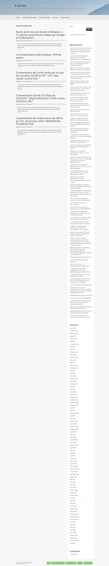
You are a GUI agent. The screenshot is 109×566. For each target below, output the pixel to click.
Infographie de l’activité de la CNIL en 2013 (81, 295)
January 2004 (73, 538)
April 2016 (72, 349)
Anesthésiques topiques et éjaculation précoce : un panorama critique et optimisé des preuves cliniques (81, 186)
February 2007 (73, 461)
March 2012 (73, 392)
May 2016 (72, 346)
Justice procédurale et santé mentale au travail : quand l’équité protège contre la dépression (80, 124)
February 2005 (73, 508)
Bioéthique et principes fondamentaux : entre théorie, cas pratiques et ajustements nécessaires (80, 136)
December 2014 (74, 368)
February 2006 (73, 490)
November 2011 (74, 400)
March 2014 (73, 376)
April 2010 (72, 410)
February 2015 (73, 365)
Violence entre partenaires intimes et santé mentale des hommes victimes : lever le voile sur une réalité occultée (81, 88)
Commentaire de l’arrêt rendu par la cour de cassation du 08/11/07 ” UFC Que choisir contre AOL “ (40, 75)
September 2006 (74, 474)
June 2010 (72, 408)
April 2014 (72, 373)
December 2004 (74, 514)
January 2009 (73, 423)
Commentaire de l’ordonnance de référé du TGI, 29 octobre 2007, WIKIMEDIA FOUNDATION (39, 121)
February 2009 (73, 421)
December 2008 (74, 426)
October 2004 (73, 519)
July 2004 (72, 522)
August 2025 (73, 336)
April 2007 (72, 455)
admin (31, 40)
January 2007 (73, 463)
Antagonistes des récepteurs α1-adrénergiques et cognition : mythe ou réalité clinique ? (79, 152)
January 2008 (73, 442)
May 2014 (72, 370)
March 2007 (73, 458)
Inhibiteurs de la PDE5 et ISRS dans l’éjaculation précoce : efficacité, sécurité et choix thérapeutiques (81, 166)
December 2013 (74, 384)
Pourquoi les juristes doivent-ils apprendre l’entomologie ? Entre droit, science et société (80, 146)
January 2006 (73, 493)
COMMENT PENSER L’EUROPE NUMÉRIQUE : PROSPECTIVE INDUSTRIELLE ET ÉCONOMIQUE (79, 228)
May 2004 (72, 527)
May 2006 (72, 482)
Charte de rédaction (44, 17)
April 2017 (72, 341)
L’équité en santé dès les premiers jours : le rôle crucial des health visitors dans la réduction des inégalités (80, 63)
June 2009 (72, 415)
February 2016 (73, 352)
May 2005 (72, 500)
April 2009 (72, 418)
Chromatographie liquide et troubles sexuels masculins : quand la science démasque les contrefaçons (79, 172)
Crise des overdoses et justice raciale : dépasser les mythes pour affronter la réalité (79, 82)
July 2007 (72, 450)
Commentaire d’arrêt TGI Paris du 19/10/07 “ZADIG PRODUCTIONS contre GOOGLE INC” (40, 98)
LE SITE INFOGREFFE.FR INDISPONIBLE (81, 285)
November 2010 (74, 405)
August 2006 (73, 477)
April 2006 (72, 485)
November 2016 (74, 344)
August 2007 (73, 447)
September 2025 (74, 333)
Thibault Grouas (65, 17)
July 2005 (72, 498)
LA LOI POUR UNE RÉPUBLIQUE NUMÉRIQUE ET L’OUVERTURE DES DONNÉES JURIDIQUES (79, 213)
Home (17, 17)
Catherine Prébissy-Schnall (29, 17)
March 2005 (73, 506)
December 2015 (74, 357)
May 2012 (72, 389)
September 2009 (74, 413)
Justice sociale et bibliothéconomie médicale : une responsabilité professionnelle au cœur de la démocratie (80, 57)
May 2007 (72, 453)
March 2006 (73, 487)
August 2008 (73, 431)
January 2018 (73, 338)
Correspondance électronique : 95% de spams (38, 56)
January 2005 (73, 511)
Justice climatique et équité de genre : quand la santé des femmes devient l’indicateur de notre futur (79, 99)
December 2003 (74, 540)
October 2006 (73, 471)
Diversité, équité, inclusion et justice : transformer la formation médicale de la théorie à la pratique (80, 105)
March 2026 (73, 328)
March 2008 (73, 437)
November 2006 (74, 469)
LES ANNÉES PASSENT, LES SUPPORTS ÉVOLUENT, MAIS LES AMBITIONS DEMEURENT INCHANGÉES (80, 280)
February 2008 (73, 439)
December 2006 (74, 466)
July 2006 (72, 479)
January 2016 (73, 354)
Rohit (24, 563)
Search (71, 26)
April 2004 (72, 530)
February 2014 (73, 378)
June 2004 (72, 524)
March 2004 (73, 532)
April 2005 (72, 503)
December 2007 (74, 445)
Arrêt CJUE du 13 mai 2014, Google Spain (80, 298)
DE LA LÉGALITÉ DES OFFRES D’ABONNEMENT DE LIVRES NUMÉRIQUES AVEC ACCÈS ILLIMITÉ (80, 270)
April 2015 (72, 362)
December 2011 (74, 397)
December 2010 (74, 402)
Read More (19, 49)
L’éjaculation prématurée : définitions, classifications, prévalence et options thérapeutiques (79, 130)
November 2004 (74, 516)
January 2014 (73, 381)
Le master (55, 17)
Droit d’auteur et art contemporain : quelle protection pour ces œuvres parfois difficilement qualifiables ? (80, 302)
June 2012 (72, 386)
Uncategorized (74, 554)
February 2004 (73, 535)
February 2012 (73, 394)
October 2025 (73, 330)
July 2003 (72, 543)
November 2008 (74, 429)
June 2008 (72, 434)
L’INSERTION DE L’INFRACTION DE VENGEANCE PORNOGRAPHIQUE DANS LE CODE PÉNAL (79, 234)
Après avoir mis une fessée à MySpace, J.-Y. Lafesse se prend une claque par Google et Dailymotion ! (40, 34)
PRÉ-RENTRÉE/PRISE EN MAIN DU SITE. (81, 257)
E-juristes (20, 5)
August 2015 (73, 360)
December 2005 (74, 495)
